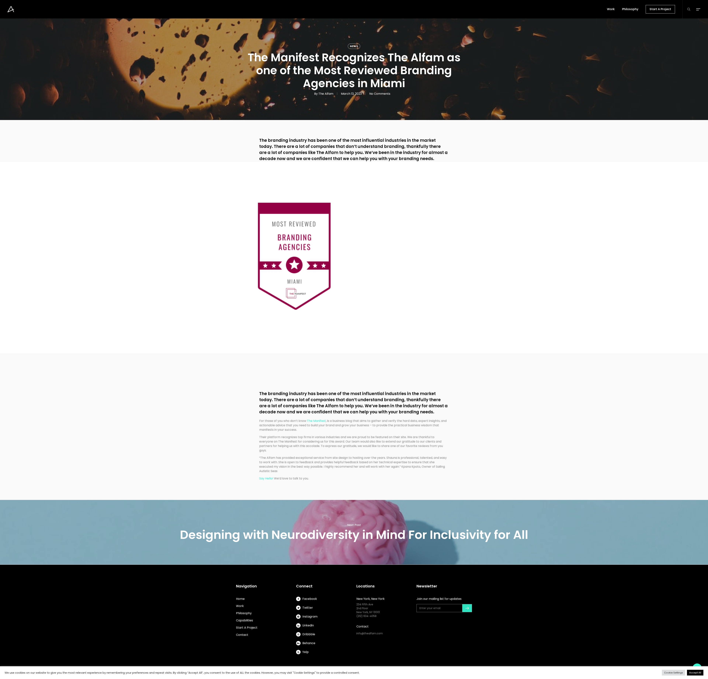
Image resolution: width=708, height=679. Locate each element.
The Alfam (325, 94)
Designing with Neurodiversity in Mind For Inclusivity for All (354, 532)
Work (240, 606)
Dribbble (308, 634)
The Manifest (316, 421)
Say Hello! (266, 478)
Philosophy (244, 613)
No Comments (379, 94)
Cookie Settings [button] (673, 672)
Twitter (307, 608)
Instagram (309, 616)
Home (240, 599)
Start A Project (246, 627)
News (354, 46)
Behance (308, 643)
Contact (242, 635)
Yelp (305, 652)
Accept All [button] (695, 672)
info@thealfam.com (369, 633)
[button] (698, 9)
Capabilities (244, 620)
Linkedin (308, 625)
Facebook (309, 599)
